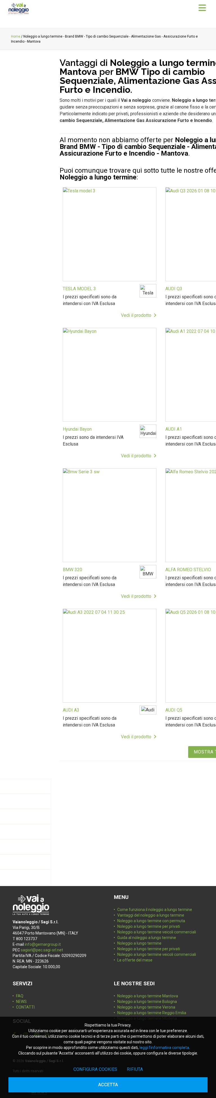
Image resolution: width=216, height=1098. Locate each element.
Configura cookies (95, 1069)
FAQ (19, 996)
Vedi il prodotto (137, 315)
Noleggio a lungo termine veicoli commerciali (156, 932)
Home (15, 36)
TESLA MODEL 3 (79, 288)
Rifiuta (135, 1069)
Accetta (108, 1084)
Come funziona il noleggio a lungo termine (154, 909)
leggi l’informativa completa (164, 1047)
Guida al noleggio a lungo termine (146, 937)
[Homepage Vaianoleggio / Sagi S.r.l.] (18, 8)
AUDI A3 (71, 710)
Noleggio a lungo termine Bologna (147, 1001)
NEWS (21, 1001)
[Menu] (202, 8)
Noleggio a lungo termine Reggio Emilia (151, 1013)
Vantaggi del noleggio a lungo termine (150, 915)
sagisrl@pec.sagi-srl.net (42, 950)
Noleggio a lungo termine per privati (148, 926)
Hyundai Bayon (77, 429)
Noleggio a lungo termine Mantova (147, 996)
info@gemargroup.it (43, 944)
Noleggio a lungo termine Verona (146, 1007)
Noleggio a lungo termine (139, 943)
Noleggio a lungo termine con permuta (151, 921)
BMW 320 (72, 569)
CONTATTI (25, 1007)
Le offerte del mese (134, 960)
